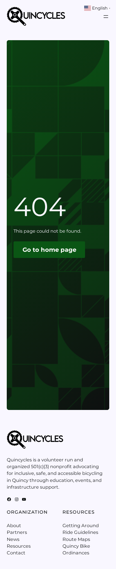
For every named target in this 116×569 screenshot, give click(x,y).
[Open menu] (105, 16)
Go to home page (49, 249)
